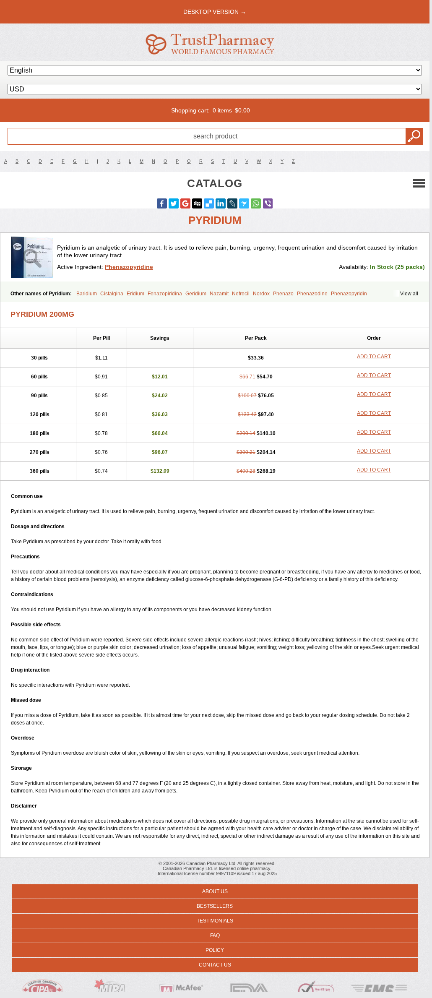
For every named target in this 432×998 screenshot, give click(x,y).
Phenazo (283, 294)
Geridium (195, 294)
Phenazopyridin (349, 294)
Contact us (215, 965)
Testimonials (215, 921)
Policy (215, 950)
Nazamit (219, 294)
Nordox (261, 294)
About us (215, 891)
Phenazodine (312, 294)
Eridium (135, 294)
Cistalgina (111, 294)
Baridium (86, 294)
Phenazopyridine (129, 266)
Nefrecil (241, 294)
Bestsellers (215, 906)
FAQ (215, 935)
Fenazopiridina (165, 294)
